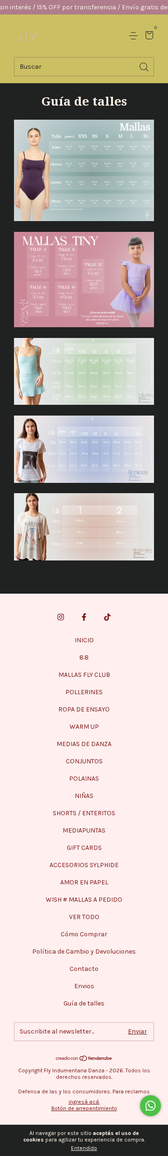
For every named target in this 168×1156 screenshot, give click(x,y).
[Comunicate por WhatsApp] (150, 1105)
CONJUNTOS (84, 761)
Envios (84, 986)
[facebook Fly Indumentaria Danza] (84, 617)
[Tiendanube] (84, 1059)
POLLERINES (84, 692)
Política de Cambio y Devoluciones (84, 951)
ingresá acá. (84, 1102)
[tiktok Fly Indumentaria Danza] (107, 617)
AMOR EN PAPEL (84, 882)
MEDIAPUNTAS (84, 830)
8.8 (84, 657)
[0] (147, 36)
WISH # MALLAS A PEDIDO (84, 900)
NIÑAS (84, 796)
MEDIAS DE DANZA (84, 744)
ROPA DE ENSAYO (84, 709)
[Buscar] (144, 66)
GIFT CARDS (84, 848)
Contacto (84, 969)
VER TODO (84, 917)
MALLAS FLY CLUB (84, 675)
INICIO (84, 640)
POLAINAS (84, 779)
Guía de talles (84, 1003)
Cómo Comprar (84, 934)
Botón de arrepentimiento (84, 1108)
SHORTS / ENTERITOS (84, 813)
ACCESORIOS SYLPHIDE (84, 865)
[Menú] (135, 35)
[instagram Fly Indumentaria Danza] (60, 617)
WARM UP (84, 727)
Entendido (84, 1148)
